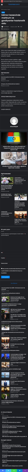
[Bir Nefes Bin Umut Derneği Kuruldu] (5, 346)
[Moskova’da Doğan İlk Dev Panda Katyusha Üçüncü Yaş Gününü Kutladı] (7, 180)
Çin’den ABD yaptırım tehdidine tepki (11, 369)
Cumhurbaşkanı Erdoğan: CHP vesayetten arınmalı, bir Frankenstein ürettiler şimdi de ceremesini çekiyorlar (18, 357)
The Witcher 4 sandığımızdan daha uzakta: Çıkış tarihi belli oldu (18, 316)
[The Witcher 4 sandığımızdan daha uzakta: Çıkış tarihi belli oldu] (5, 316)
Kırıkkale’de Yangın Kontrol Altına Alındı (6, 194)
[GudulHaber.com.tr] (14, 4)
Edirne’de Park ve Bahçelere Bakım (10, 350)
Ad (2, 252)
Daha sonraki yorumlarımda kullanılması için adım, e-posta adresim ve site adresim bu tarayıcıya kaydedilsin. (13, 271)
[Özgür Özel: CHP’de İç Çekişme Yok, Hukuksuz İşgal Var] (21, 214)
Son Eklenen (14, 283)
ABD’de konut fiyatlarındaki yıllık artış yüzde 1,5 (17, 310)
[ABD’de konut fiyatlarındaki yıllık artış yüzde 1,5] (5, 311)
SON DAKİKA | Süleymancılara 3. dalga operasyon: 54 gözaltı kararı (20, 180)
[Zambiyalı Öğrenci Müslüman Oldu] (5, 364)
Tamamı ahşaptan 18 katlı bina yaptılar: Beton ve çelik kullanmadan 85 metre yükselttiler (17, 375)
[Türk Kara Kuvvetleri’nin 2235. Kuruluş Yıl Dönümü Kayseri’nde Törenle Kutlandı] (21, 196)
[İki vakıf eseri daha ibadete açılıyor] (5, 383)
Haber (9, 9)
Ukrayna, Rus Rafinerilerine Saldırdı (10, 84)
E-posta (3, 257)
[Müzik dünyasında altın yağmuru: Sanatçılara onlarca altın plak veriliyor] (5, 389)
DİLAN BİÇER (6, 26)
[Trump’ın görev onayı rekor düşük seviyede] (5, 396)
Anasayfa (4, 9)
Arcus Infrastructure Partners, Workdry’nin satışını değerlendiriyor (13, 401)
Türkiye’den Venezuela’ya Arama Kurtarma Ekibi (6, 213)
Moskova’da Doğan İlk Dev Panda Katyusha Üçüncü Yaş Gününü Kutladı (7, 187)
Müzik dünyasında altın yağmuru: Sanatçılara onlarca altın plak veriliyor (18, 389)
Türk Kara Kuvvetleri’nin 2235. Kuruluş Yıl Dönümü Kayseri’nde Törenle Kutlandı (20, 204)
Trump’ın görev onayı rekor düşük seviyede (17, 395)
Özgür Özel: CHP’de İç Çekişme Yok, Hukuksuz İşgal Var (21, 221)
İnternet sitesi (4, 263)
